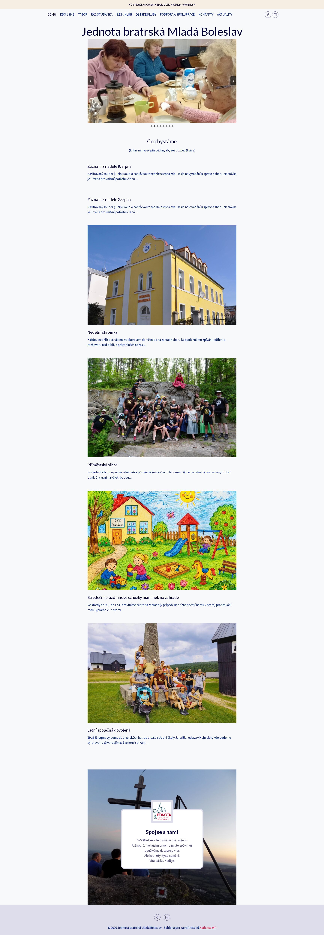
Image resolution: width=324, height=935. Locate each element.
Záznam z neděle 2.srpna (109, 199)
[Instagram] (275, 14)
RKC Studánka (101, 14)
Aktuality (224, 14)
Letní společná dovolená (109, 730)
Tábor (82, 14)
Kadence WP (208, 928)
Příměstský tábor (102, 465)
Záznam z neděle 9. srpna (110, 166)
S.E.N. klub (124, 14)
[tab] (151, 126)
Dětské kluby (146, 14)
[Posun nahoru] (314, 929)
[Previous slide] (91, 80)
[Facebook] (268, 14)
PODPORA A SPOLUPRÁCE (177, 14)
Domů (51, 14)
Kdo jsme (67, 14)
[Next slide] (233, 80)
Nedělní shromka (102, 332)
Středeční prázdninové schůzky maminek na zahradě (133, 597)
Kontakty (206, 14)
